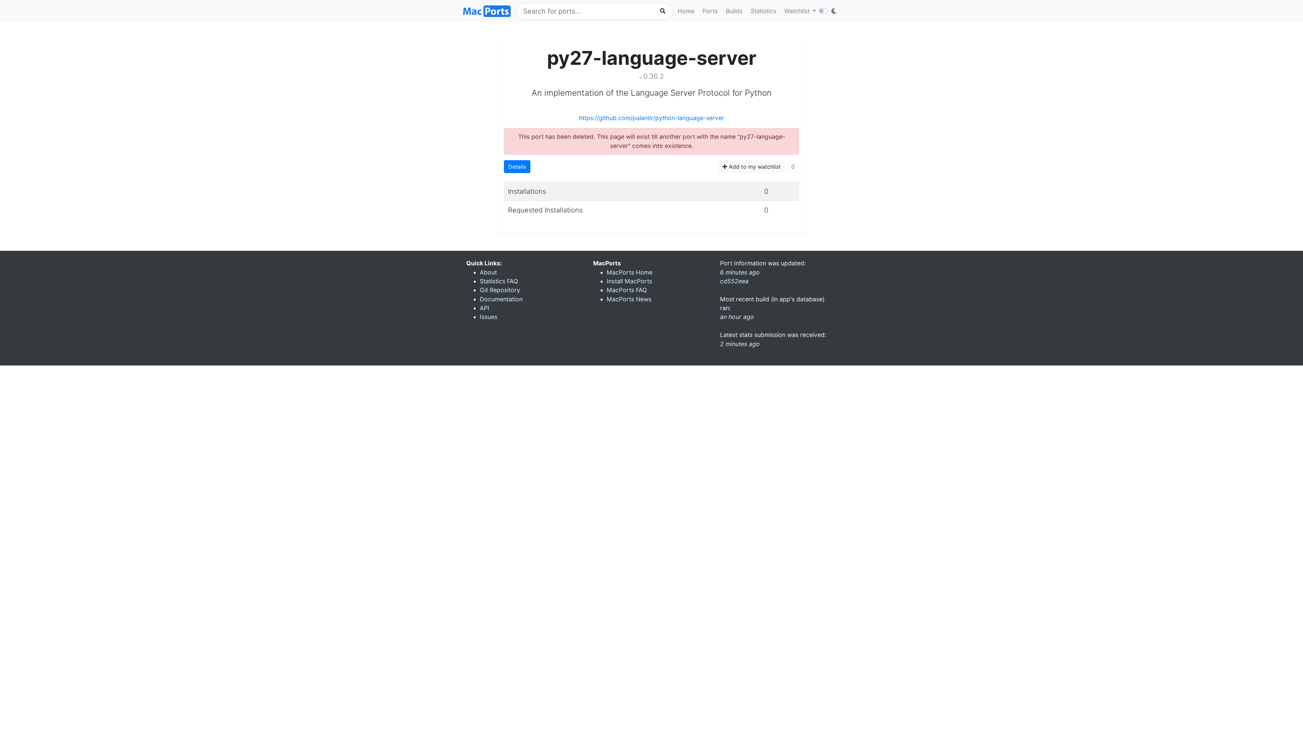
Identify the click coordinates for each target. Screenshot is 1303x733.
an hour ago (737, 316)
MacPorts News (629, 299)
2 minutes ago (740, 343)
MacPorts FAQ (627, 290)
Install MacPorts (629, 281)
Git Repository (500, 290)
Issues (488, 316)
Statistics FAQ (499, 281)
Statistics (763, 11)
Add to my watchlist (754, 166)
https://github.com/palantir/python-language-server (651, 117)
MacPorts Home (630, 272)
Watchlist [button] (797, 11)
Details (517, 166)
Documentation (501, 299)
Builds (734, 11)
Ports (710, 11)
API (484, 308)
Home (686, 11)
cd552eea (734, 281)
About (488, 272)
